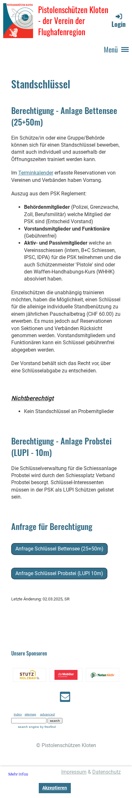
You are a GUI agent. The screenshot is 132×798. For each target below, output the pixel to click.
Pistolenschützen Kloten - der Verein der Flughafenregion (73, 20)
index (18, 714)
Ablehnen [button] (21, 788)
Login (118, 24)
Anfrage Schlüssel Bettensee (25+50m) (59, 549)
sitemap (30, 714)
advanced (47, 714)
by (48, 727)
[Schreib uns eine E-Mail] (65, 698)
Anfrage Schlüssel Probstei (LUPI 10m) (59, 573)
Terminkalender (35, 173)
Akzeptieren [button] (54, 788)
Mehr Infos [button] (18, 774)
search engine (28, 727)
